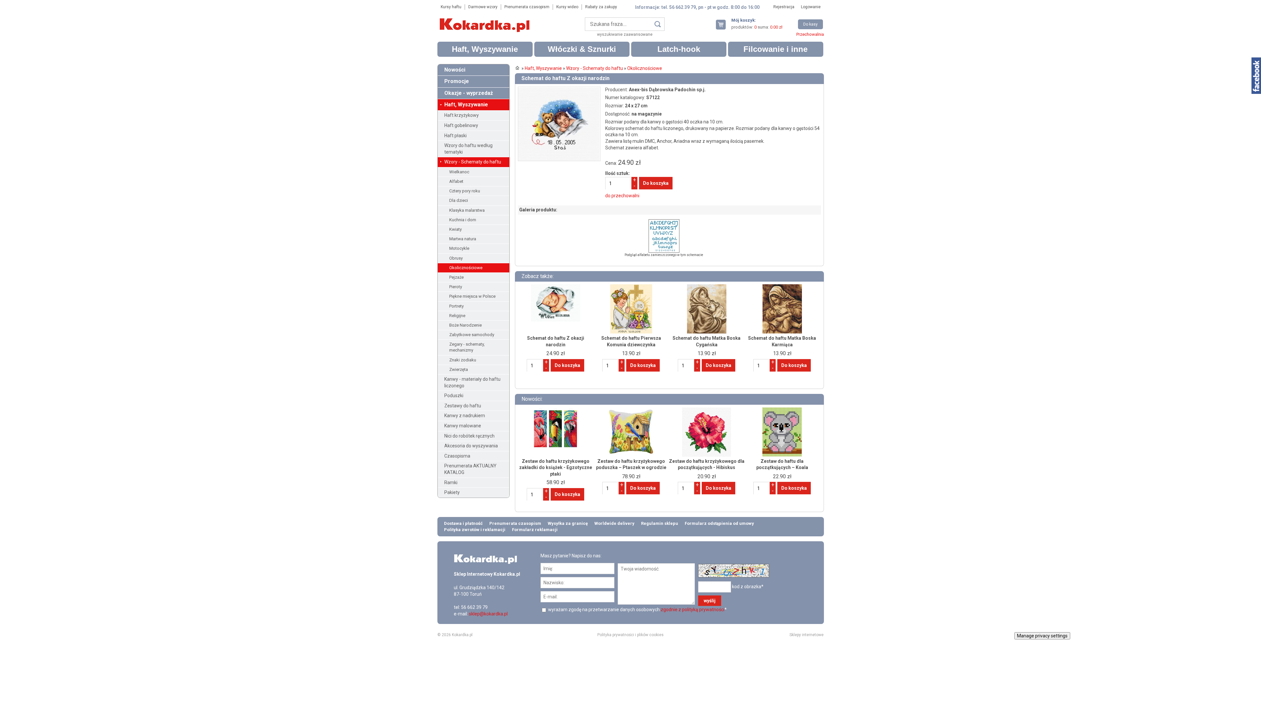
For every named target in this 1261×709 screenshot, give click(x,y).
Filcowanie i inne (775, 49)
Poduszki (453, 395)
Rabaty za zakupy (601, 7)
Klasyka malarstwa (467, 210)
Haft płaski (455, 135)
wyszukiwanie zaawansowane (625, 34)
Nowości (454, 70)
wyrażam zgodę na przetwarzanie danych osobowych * (637, 609)
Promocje (456, 81)
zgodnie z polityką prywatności (692, 609)
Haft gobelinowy (461, 125)
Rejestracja (783, 7)
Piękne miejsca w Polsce (472, 296)
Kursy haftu (451, 7)
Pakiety (452, 492)
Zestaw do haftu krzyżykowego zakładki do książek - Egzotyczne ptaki (555, 468)
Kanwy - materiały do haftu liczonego (472, 382)
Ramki (450, 482)
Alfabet (456, 181)
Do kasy (810, 24)
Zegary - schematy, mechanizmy (467, 347)
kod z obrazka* (747, 586)
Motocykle (459, 248)
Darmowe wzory (483, 7)
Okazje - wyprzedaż (468, 93)
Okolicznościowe (465, 267)
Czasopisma (457, 456)
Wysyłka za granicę (568, 523)
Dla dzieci (458, 200)
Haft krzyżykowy (461, 115)
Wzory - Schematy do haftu (472, 161)
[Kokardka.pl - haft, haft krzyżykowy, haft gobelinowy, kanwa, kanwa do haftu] (485, 20)
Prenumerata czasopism (526, 7)
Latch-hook (678, 49)
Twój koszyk (723, 24)
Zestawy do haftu (462, 405)
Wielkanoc (459, 171)
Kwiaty (455, 229)
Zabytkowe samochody (471, 334)
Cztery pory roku (464, 190)
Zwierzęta (458, 369)
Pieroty (455, 286)
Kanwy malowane (462, 425)
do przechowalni (622, 195)
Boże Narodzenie (465, 325)
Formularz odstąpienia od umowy (719, 523)
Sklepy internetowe (806, 635)
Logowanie (811, 7)
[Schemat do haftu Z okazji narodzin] (559, 89)
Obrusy (456, 258)
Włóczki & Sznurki (582, 49)
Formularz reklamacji (535, 529)
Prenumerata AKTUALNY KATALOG (470, 469)
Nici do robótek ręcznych (469, 436)
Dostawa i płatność (463, 523)
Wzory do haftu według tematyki (468, 149)
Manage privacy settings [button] (1042, 635)
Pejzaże (456, 277)
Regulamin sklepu (659, 523)
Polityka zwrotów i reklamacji (474, 529)
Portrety (456, 306)
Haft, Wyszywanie (485, 49)
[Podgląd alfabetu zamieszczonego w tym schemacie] (664, 222)
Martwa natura (462, 238)
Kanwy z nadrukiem (464, 415)
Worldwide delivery (614, 523)
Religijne (457, 315)
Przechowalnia (810, 34)
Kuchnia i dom (462, 219)
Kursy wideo (567, 7)
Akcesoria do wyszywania (471, 445)
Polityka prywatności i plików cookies (630, 635)
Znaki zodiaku (462, 359)
